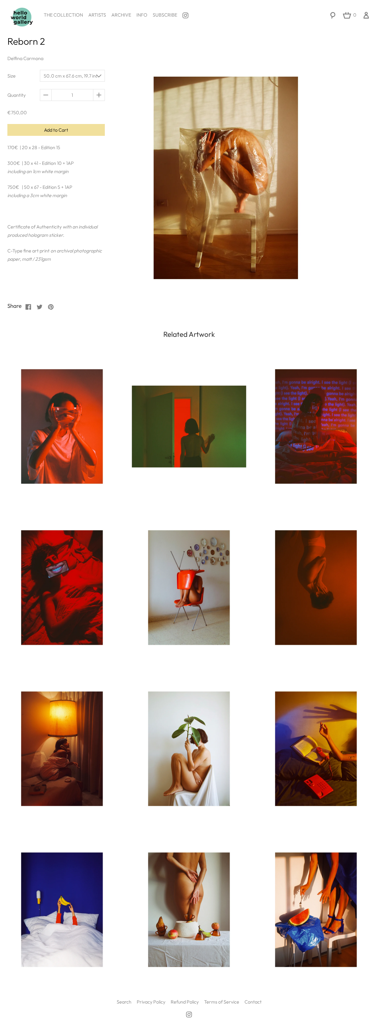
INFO (141, 15)
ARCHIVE (121, 15)
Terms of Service (221, 1002)
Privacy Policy (151, 1002)
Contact (253, 1002)
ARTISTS (97, 15)
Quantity (16, 95)
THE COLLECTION (63, 15)
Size (11, 76)
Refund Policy (185, 1002)
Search (124, 1002)
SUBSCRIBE (165, 15)
